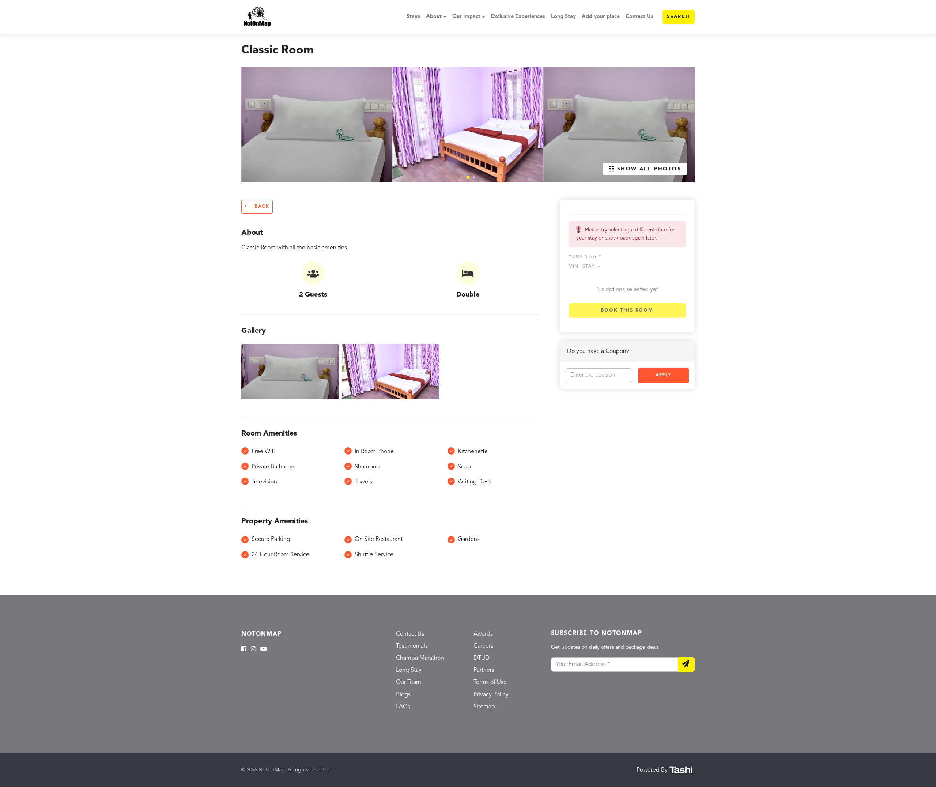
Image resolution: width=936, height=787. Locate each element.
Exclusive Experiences (518, 16)
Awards (483, 634)
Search (678, 16)
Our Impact (466, 16)
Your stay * (585, 256)
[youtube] (263, 649)
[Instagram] (253, 649)
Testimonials (412, 646)
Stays (413, 16)
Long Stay (563, 16)
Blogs (403, 695)
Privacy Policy (491, 695)
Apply (663, 375)
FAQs (403, 707)
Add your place (601, 16)
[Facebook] (243, 649)
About (434, 16)
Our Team (408, 682)
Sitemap (484, 707)
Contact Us (639, 16)
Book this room (627, 310)
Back (260, 206)
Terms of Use (490, 682)
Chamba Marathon (420, 658)
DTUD (481, 658)
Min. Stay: (584, 266)
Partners (483, 670)
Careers (483, 646)
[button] (468, 177)
